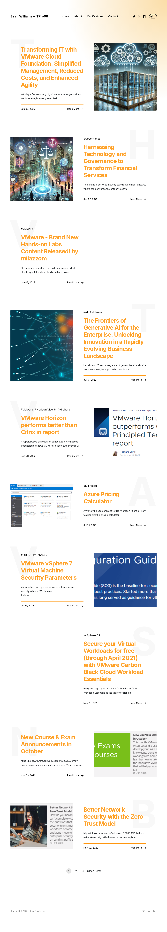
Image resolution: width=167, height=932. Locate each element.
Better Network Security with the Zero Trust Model (113, 816)
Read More (73, 108)
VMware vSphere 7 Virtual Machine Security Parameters (48, 570)
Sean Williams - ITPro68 (29, 16)
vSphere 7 (40, 555)
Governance (92, 138)
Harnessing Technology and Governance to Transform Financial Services (110, 161)
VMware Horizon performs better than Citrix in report (49, 424)
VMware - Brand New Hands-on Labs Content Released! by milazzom (50, 248)
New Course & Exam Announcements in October (48, 744)
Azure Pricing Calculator (101, 498)
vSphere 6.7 (92, 635)
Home (65, 16)
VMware (28, 229)
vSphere (64, 409)
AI (86, 312)
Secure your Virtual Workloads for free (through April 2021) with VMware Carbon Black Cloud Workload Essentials (113, 661)
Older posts (94, 871)
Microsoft (91, 485)
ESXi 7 (27, 555)
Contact (113, 16)
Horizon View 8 (46, 409)
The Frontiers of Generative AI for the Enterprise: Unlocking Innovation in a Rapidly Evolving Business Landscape (114, 338)
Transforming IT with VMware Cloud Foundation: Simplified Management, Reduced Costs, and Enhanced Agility (52, 67)
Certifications (95, 16)
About (78, 16)
